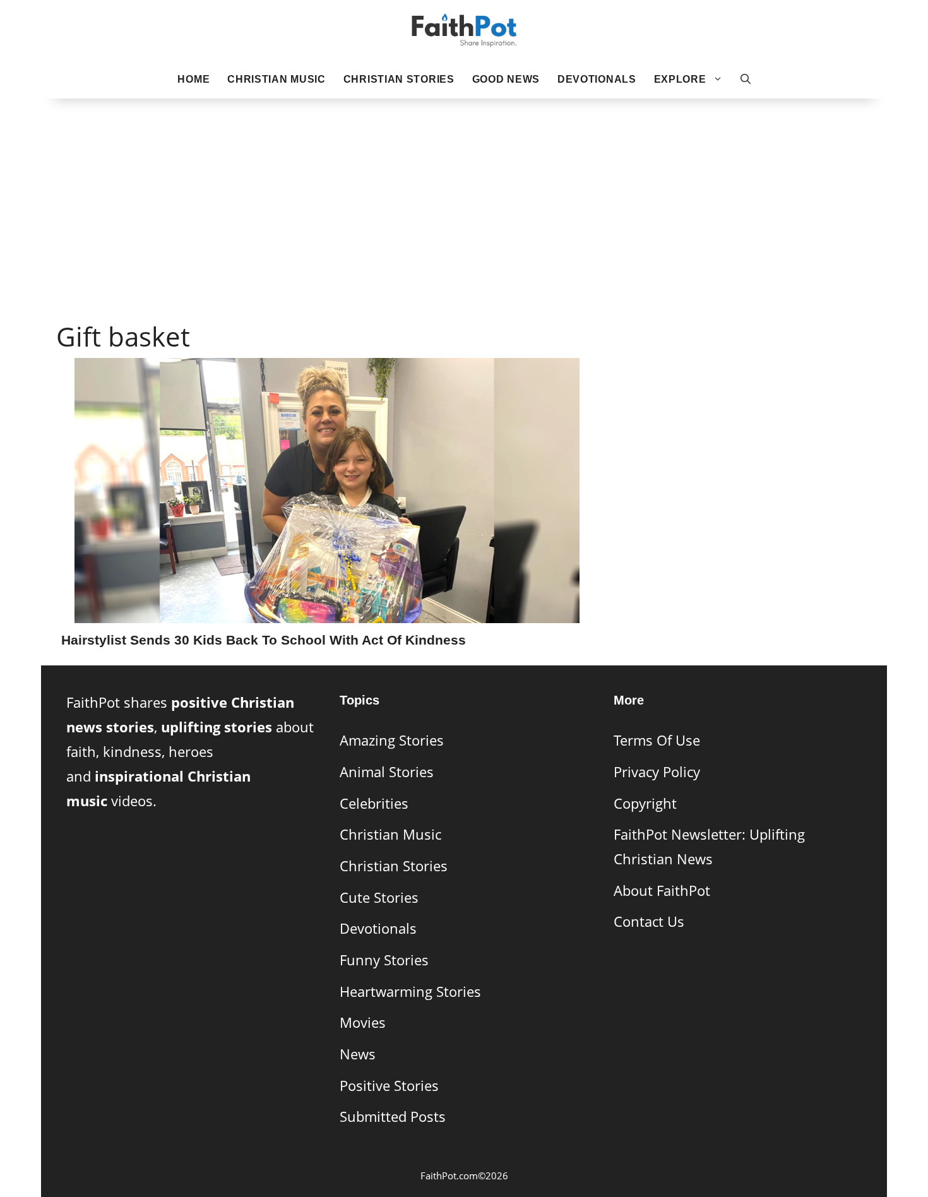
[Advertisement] (464, 190)
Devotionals (596, 79)
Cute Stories (379, 897)
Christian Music (276, 79)
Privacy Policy (657, 772)
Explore (680, 79)
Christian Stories (399, 79)
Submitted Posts (393, 1116)
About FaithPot (662, 890)
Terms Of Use (657, 740)
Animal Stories (387, 772)
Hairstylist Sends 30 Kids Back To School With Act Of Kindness (263, 640)
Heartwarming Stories (410, 991)
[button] (745, 79)
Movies (363, 1022)
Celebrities (374, 803)
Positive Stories (389, 1085)
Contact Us (649, 921)
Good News (506, 79)
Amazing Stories (392, 740)
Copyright (645, 803)
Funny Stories (384, 960)
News (358, 1054)
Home (193, 79)
